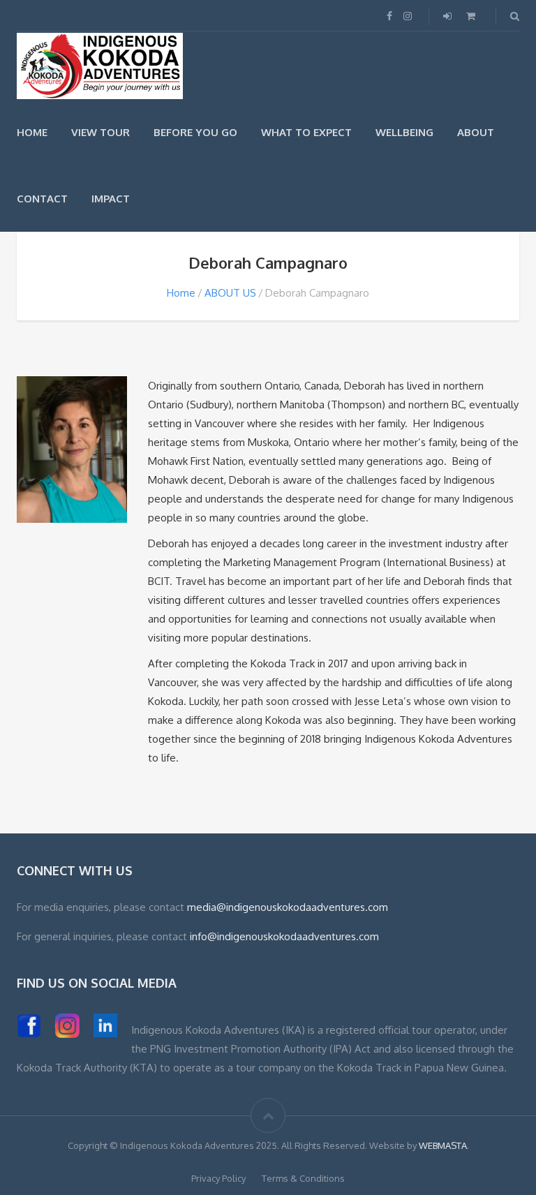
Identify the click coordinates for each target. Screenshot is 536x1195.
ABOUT (475, 132)
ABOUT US (230, 292)
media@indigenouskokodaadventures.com (287, 907)
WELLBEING (404, 132)
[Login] (448, 16)
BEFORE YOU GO (195, 132)
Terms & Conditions (303, 1178)
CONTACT (42, 198)
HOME (32, 132)
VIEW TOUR (100, 132)
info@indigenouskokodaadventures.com (284, 936)
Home (181, 292)
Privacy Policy (218, 1178)
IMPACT (110, 198)
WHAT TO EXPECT (306, 132)
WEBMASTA (443, 1145)
